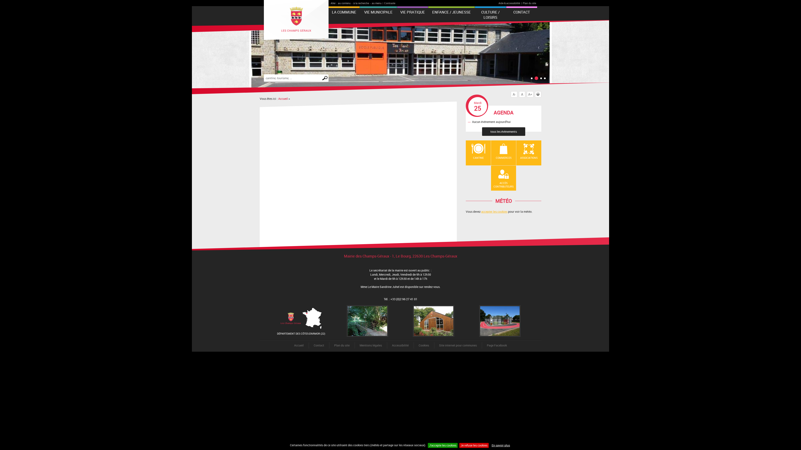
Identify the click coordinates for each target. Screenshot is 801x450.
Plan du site (529, 3)
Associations (529, 157)
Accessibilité (400, 345)
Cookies (424, 345)
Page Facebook (497, 345)
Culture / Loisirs (490, 15)
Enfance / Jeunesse (451, 12)
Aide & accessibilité (509, 3)
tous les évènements (503, 132)
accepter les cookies (494, 212)
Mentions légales (371, 345)
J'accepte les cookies (442, 445)
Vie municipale (378, 12)
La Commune (344, 12)
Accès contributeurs (504, 184)
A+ (530, 94)
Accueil (283, 99)
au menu (377, 3)
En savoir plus (501, 445)
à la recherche (361, 3)
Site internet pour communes (458, 345)
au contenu (344, 3)
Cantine (478, 157)
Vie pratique (412, 12)
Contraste (389, 3)
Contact (521, 12)
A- (514, 94)
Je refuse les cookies (474, 445)
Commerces (503, 157)
